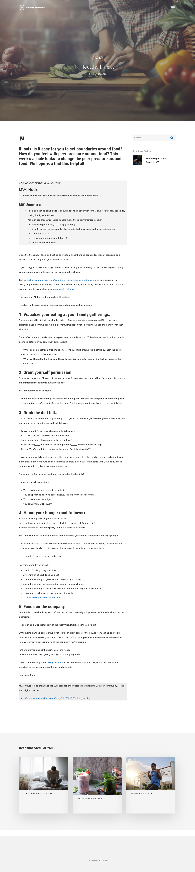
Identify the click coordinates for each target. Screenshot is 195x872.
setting (30, 280)
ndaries (43, 279)
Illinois (97, 58)
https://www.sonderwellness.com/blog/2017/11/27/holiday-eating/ (55, 698)
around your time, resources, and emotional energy (73, 280)
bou (36, 279)
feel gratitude (54, 662)
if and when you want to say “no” (43, 597)
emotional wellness (63, 289)
